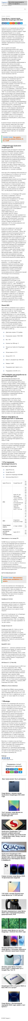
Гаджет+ (5, 2)
